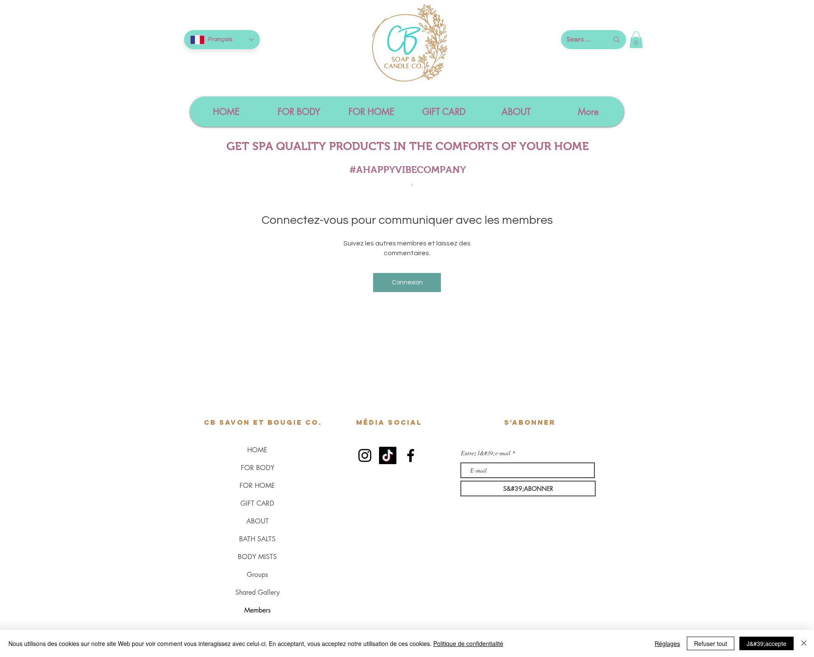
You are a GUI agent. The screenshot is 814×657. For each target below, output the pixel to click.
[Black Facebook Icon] (410, 455)
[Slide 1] (402, 185)
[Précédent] (207, 176)
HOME (257, 449)
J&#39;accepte (766, 643)
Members (257, 610)
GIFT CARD (257, 503)
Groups (257, 574)
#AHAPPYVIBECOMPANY (407, 169)
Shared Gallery (257, 592)
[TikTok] (387, 455)
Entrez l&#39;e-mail (485, 453)
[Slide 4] (412, 185)
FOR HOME (257, 485)
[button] (636, 39)
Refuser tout (710, 643)
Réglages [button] (667, 643)
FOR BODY (257, 467)
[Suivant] (607, 176)
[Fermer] (804, 643)
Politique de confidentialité (468, 643)
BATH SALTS (257, 539)
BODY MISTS (257, 556)
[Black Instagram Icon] (365, 455)
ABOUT (257, 521)
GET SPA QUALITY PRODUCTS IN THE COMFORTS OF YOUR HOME (407, 146)
